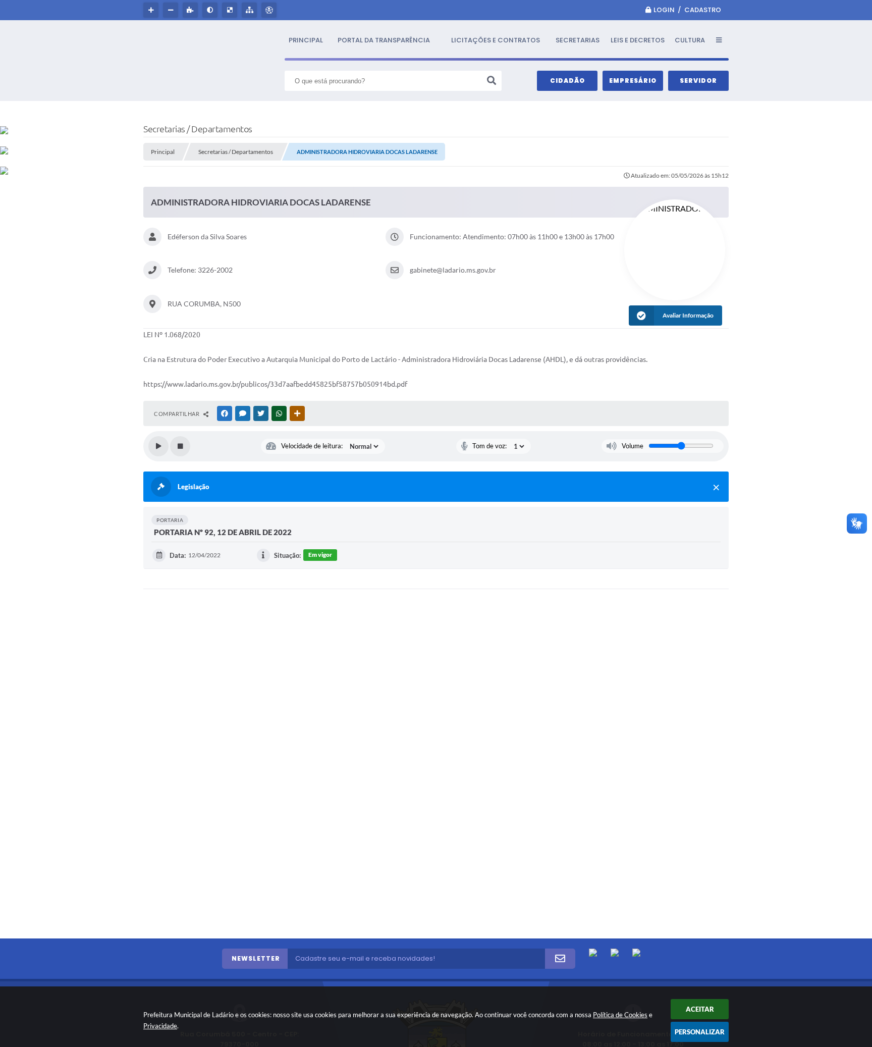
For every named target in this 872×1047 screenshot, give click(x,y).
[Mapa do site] (250, 10)
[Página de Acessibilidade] (270, 10)
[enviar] (560, 959)
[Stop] (180, 446)
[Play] (158, 446)
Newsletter (256, 958)
